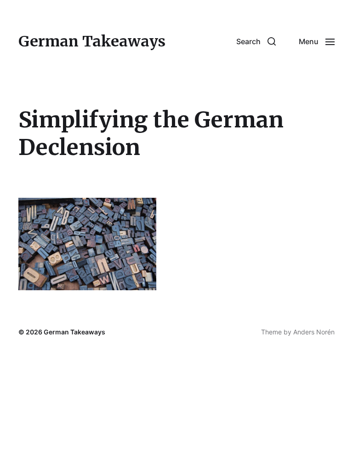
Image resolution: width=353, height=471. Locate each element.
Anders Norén (314, 332)
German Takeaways (91, 41)
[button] (256, 41)
